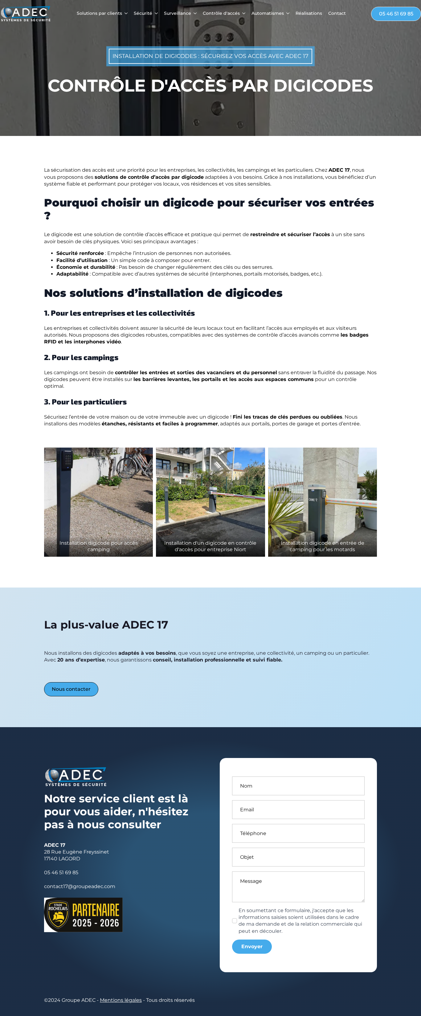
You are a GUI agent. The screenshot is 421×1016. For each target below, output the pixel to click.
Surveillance (177, 13)
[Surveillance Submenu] (194, 13)
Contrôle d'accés (221, 13)
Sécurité (143, 13)
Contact (337, 13)
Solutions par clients (99, 13)
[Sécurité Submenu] (155, 13)
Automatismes (267, 13)
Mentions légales (121, 1000)
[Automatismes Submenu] (286, 13)
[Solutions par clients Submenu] (125, 13)
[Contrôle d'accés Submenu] (242, 13)
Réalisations (309, 13)
